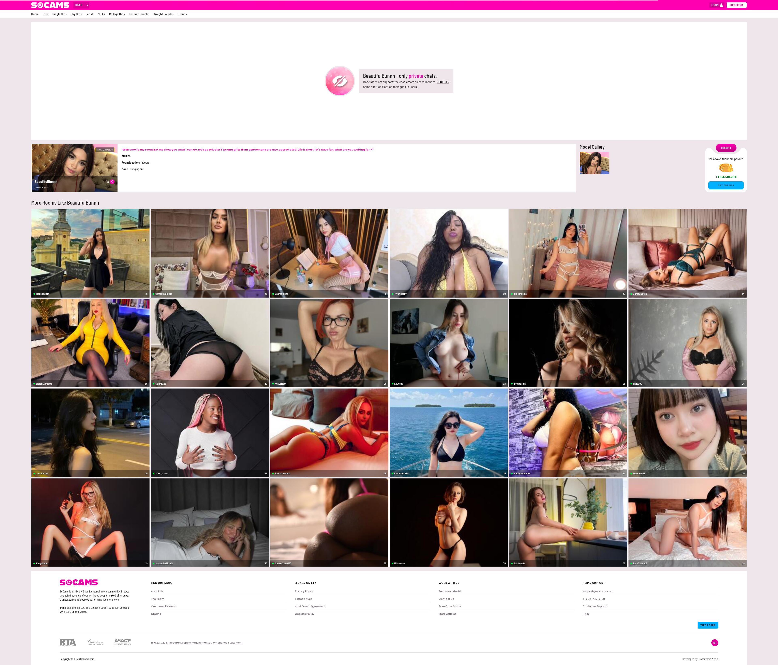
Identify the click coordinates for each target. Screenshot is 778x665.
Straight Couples (163, 14)
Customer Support (595, 606)
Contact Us (446, 599)
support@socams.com (597, 591)
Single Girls (59, 14)
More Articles (447, 614)
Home (35, 14)
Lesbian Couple (139, 14)
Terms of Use (303, 599)
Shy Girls (76, 14)
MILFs (101, 14)
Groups (182, 14)
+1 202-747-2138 (593, 599)
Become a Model (450, 591)
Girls (45, 14)
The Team (157, 599)
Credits (156, 614)
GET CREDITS (726, 185)
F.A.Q (585, 614)
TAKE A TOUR (707, 625)
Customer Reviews (163, 606)
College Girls (117, 14)
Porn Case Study (450, 606)
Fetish (90, 14)
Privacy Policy (304, 591)
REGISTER (443, 82)
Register (736, 5)
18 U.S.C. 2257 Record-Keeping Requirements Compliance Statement (197, 642)
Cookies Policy (304, 614)
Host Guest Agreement (310, 606)
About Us (157, 591)
